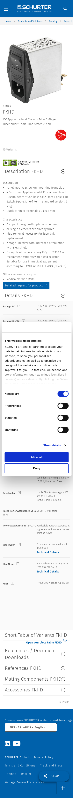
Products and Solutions (30, 21)
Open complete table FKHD (44, 642)
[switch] (63, 406)
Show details (52, 445)
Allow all (36, 457)
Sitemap (10, 774)
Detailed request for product (24, 285)
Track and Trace (51, 765)
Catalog (53, 21)
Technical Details (48, 552)
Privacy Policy (43, 757)
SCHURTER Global (17, 757)
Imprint (26, 774)
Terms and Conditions (20, 765)
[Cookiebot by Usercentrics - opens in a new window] (52, 327)
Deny (36, 468)
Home (8, 21)
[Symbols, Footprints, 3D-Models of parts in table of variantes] (25, 162)
